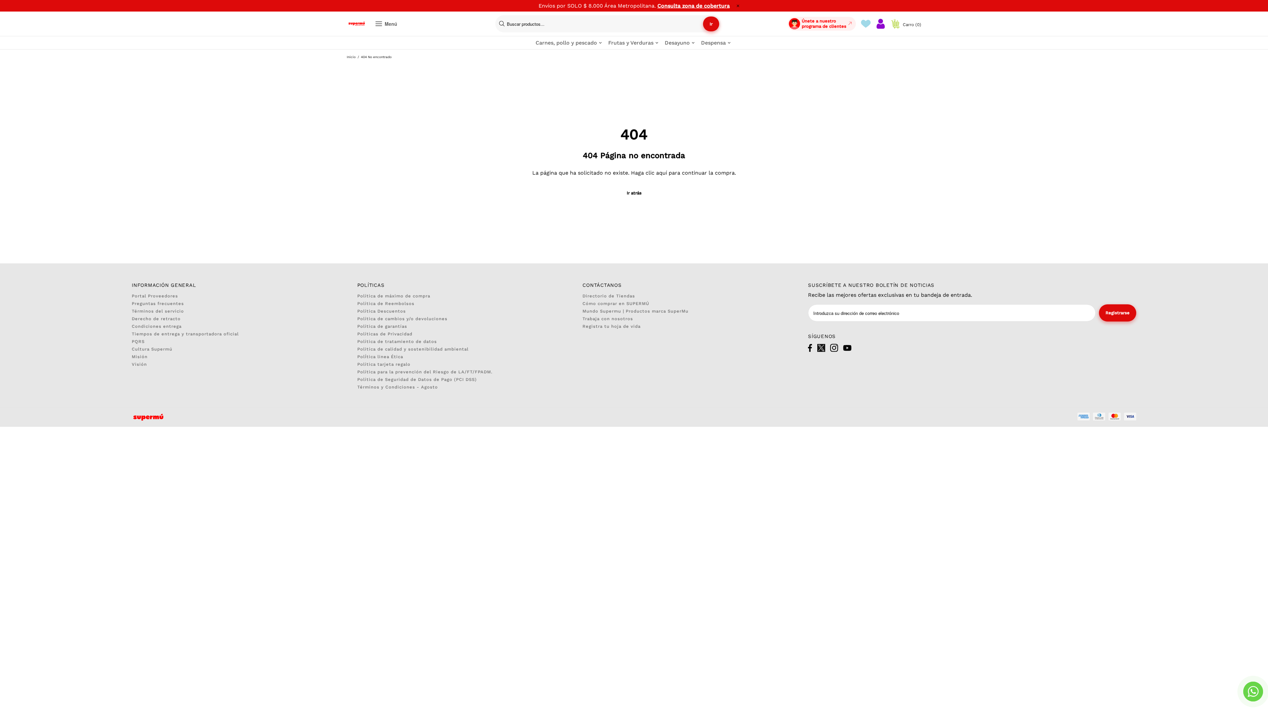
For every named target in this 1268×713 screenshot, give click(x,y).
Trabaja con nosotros (607, 318)
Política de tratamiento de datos (397, 341)
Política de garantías (382, 326)
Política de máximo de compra (393, 295)
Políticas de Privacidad (384, 333)
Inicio (351, 57)
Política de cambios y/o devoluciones (402, 318)
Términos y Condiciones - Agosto (397, 387)
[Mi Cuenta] (881, 24)
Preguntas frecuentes (158, 303)
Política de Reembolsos (385, 303)
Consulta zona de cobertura (693, 6)
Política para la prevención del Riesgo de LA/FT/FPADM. (425, 371)
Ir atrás (634, 192)
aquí (661, 173)
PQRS (138, 341)
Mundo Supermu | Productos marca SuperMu (635, 311)
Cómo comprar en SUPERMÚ (615, 303)
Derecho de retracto (156, 318)
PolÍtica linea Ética (380, 356)
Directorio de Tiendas (608, 295)
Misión (140, 356)
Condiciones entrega (157, 326)
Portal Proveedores (155, 295)
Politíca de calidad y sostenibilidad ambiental (413, 349)
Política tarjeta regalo (383, 364)
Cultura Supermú (152, 349)
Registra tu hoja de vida (611, 326)
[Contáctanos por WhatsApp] (1253, 691)
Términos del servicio (158, 311)
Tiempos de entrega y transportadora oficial (185, 333)
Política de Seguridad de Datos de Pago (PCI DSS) (417, 379)
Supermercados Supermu (357, 23)
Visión (139, 364)
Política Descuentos (381, 311)
